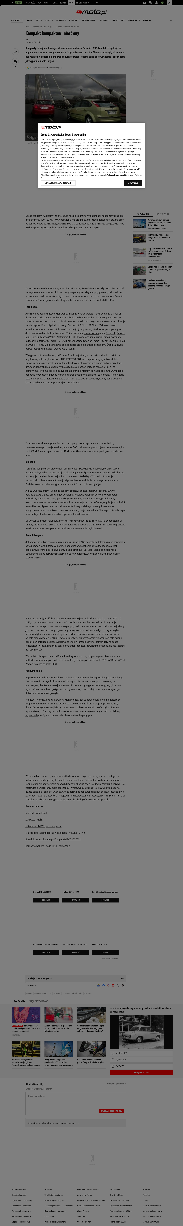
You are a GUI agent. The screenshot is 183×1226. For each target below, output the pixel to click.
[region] (91, 155)
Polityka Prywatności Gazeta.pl (120, 175)
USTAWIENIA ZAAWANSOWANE (58, 183)
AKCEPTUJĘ (133, 183)
